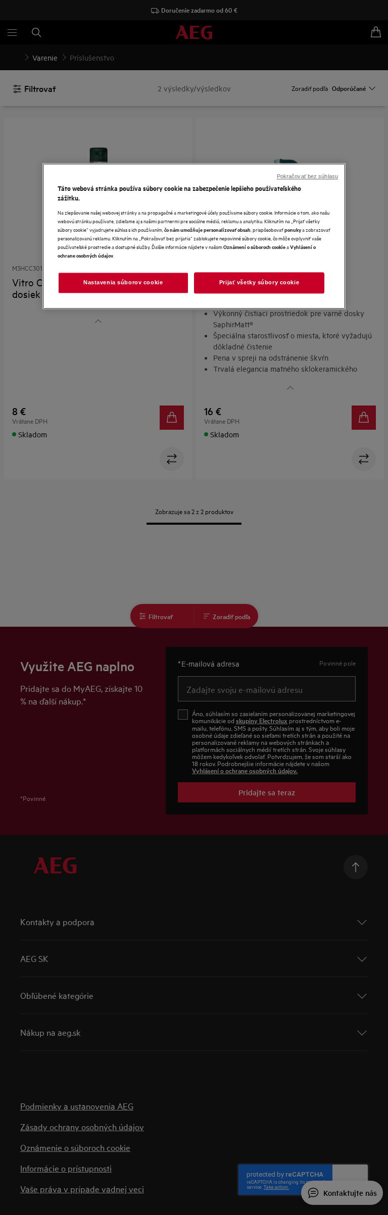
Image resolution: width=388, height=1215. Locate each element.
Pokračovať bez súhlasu (307, 176)
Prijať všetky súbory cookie (259, 283)
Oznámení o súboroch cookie (254, 247)
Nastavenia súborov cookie (123, 283)
